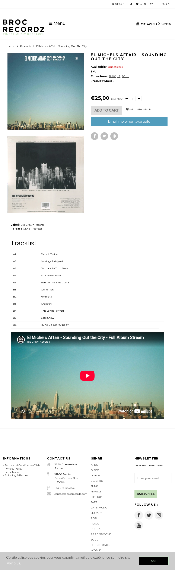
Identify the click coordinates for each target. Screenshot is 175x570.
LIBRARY (96, 512)
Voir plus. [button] (14, 563)
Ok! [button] (153, 561)
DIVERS (95, 475)
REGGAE (96, 528)
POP (94, 518)
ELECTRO (97, 480)
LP (118, 76)
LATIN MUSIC (99, 507)
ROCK (95, 523)
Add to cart (106, 110)
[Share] (94, 136)
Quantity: (117, 98)
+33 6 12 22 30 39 (64, 487)
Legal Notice (12, 472)
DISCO (95, 470)
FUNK (112, 76)
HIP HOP (96, 496)
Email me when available (129, 121)
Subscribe (146, 493)
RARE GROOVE (101, 534)
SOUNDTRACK (100, 544)
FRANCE (96, 491)
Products (25, 46)
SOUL (125, 76)
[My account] (131, 4)
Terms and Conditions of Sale (22, 465)
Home (11, 46)
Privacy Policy (13, 468)
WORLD (96, 550)
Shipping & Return (16, 475)
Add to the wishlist (140, 109)
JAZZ (94, 502)
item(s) (156, 24)
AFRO (94, 464)
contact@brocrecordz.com (69, 493)
